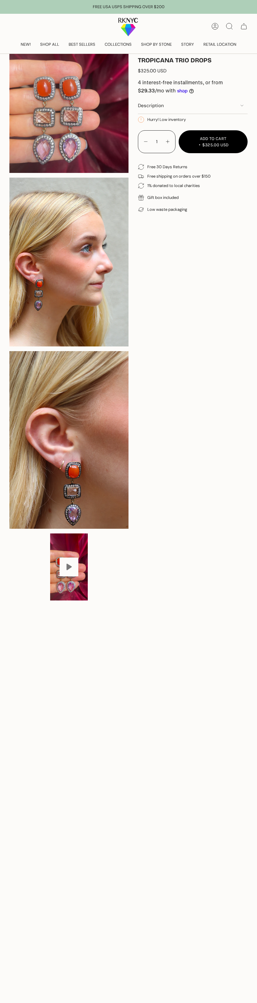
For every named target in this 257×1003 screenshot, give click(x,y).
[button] (49, 44)
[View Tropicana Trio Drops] (68, 566)
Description (151, 105)
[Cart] (244, 26)
